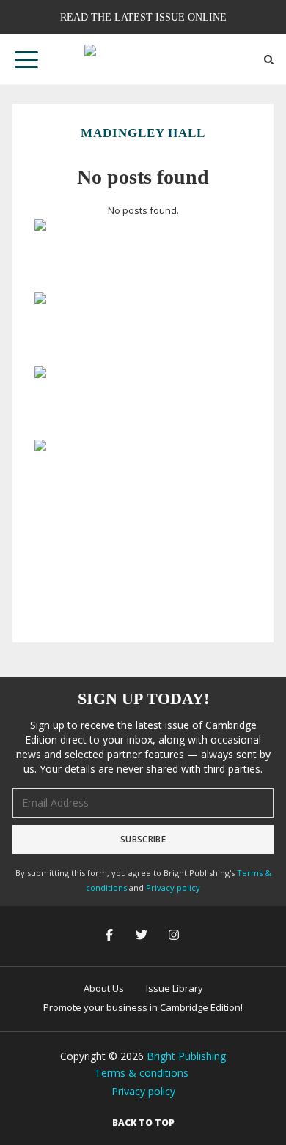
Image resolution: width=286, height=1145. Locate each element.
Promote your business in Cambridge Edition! (143, 1007)
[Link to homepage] (143, 59)
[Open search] (268, 59)
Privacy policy (173, 887)
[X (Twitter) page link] (143, 935)
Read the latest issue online (143, 17)
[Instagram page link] (175, 935)
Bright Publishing (186, 1056)
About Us (104, 988)
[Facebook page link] (111, 935)
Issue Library (174, 988)
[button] (26, 59)
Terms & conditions (141, 1073)
